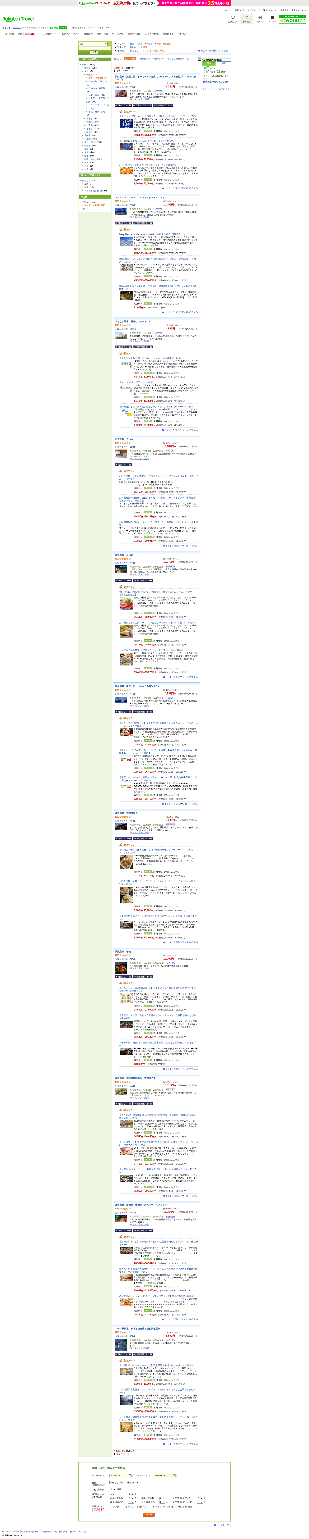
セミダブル (130, 1506)
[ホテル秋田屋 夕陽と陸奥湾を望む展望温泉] (169, 1340)
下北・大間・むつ (97, 112)
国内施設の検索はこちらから (215, 82)
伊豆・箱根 (89, 142)
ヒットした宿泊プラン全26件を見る (181, 188)
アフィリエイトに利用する (216, 88)
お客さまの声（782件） (126, 87)
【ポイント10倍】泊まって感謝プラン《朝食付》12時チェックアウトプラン (157, 116)
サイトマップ (254, 10)
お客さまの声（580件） (126, 821)
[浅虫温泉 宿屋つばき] (169, 825)
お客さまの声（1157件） (126, 1212)
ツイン (153, 1506)
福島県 (89, 132)
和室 (180, 1506)
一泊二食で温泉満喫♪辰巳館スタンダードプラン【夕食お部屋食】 (152, 650)
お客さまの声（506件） (126, 1086)
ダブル (143, 1506)
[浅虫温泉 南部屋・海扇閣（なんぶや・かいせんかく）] (169, 1217)
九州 (86, 166)
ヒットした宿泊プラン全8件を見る (181, 1195)
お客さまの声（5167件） (126, 329)
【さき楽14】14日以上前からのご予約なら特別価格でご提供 (150, 358)
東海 (86, 152)
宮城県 (89, 122)
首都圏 (87, 139)
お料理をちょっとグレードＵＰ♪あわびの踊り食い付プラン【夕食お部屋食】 (158, 622)
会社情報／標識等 (10, 1531)
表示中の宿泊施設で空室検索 (214, 50)
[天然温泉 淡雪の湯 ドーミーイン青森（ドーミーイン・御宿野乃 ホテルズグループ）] (157, 91)
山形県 (89, 128)
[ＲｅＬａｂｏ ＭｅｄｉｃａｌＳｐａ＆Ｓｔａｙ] (157, 209)
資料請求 (83, 1531)
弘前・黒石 (94, 95)
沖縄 (86, 169)
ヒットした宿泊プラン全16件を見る (181, 803)
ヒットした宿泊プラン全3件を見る (181, 677)
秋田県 (89, 125)
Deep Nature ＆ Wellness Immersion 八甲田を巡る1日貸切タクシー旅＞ (155, 234)
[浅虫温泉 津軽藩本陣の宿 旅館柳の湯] (169, 1090)
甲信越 (87, 145)
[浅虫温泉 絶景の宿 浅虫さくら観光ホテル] (169, 698)
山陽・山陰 (89, 159)
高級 (86, 184)
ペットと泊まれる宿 (93, 190)
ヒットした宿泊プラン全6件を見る (181, 942)
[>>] (199, 59)
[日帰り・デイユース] (142, 105)
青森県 (149, 43)
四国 (86, 162)
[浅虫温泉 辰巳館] (169, 567)
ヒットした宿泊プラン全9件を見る (181, 1069)
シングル (117, 1506)
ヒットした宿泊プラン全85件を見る (181, 312)
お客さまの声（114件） (126, 447)
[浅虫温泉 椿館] (169, 963)
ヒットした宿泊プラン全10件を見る (181, 1319)
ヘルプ (227, 10)
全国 (132, 43)
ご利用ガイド (239, 10)
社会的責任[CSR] (49, 1531)
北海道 (87, 68)
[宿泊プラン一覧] (123, 105)
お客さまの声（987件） (126, 1336)
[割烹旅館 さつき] (169, 451)
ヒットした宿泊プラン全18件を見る (181, 430)
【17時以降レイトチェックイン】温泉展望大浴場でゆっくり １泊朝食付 (156, 1365)
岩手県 (89, 118)
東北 (140, 43)
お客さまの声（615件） (126, 959)
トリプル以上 (167, 1506)
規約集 (73, 1531)
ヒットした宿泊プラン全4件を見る (181, 545)
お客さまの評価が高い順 (177, 58)
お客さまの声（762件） (126, 694)
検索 (149, 1515)
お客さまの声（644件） (126, 562)
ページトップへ (223, 1525)
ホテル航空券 (218, 72)
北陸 (86, 149)
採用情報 (63, 1531)
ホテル (212, 68)
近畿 (86, 156)
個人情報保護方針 (29, 1531)
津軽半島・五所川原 (98, 81)
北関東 (87, 135)
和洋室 (189, 1506)
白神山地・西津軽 (97, 88)
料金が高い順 (158, 58)
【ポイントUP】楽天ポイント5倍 (136, 382)
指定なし (134, 47)
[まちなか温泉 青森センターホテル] (157, 333)
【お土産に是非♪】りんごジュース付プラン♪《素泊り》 (147, 140)
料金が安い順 (144, 58)
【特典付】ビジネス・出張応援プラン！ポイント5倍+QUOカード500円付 (156, 406)
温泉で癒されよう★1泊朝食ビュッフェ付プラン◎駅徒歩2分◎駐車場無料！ (157, 1296)
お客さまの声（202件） (126, 205)
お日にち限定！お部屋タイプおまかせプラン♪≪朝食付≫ (148, 165)
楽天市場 (284, 10)
